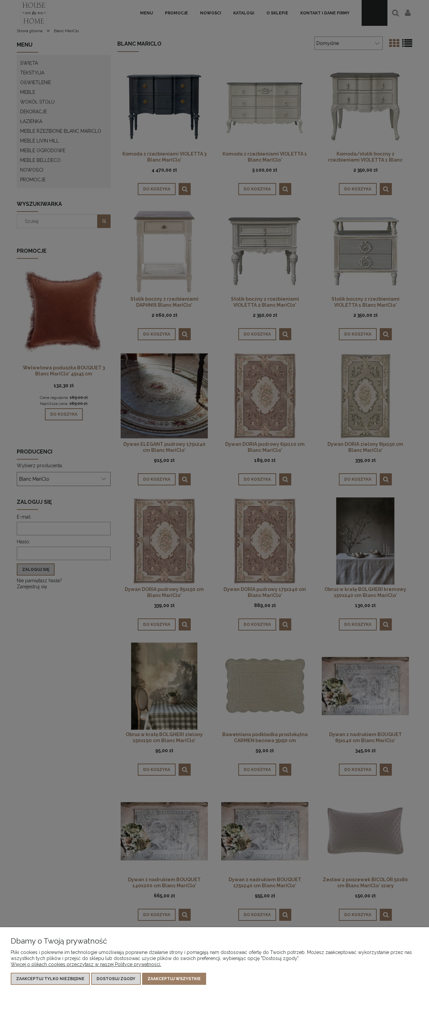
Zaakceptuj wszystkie (174, 978)
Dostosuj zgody (116, 978)
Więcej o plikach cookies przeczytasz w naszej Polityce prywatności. (86, 964)
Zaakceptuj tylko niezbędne (50, 978)
